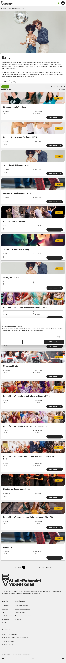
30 (39, 567)
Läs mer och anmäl (53, 117)
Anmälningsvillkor (20, 612)
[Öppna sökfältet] (59, 3)
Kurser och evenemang (14, 8)
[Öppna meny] (63, 3)
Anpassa (31, 341)
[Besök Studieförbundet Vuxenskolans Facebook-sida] (3, 659)
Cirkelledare (5, 619)
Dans (23, 8)
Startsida (3, 8)
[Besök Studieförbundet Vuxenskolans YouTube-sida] (63, 659)
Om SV (4, 612)
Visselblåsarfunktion (7, 644)
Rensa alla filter (6, 89)
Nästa (47, 567)
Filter (5, 87)
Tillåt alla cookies (54, 341)
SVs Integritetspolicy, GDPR (22, 609)
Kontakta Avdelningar (8, 641)
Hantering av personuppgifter (23, 616)
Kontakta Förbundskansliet (9, 634)
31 (43, 567)
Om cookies (18, 619)
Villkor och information (21, 605)
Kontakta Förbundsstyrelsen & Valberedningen (15, 637)
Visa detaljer (57, 337)
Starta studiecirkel (7, 616)
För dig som (5, 609)
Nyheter (4, 622)
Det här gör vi (5, 605)
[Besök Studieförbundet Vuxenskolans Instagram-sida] (33, 659)
